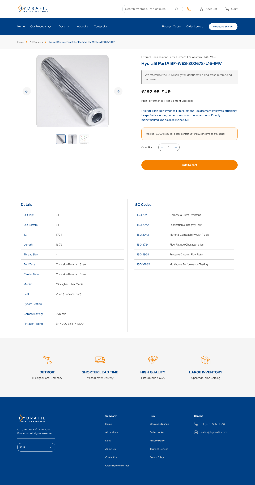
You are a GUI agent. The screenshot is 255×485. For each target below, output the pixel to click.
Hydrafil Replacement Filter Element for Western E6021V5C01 (81, 42)
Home (20, 42)
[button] (231, 9)
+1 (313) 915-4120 (213, 424)
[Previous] (27, 91)
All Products (36, 42)
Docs (62, 26)
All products (111, 432)
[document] (72, 91)
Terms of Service (159, 448)
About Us (110, 448)
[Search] (177, 9)
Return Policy (157, 457)
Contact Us (111, 457)
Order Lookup (157, 432)
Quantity (146, 147)
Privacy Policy (157, 440)
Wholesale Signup (159, 423)
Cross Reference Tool (117, 465)
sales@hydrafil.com (214, 432)
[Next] (118, 91)
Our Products (38, 26)
